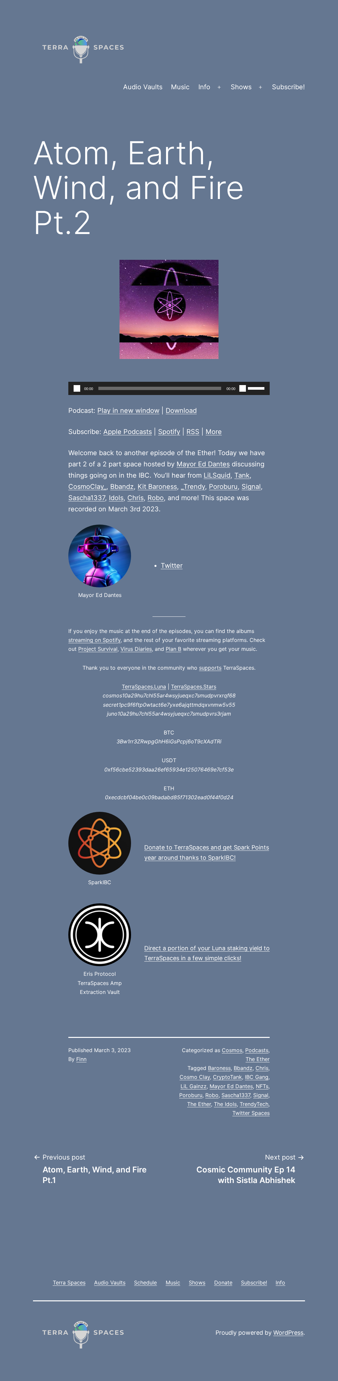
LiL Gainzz (194, 1086)
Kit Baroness (157, 487)
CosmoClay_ (87, 487)
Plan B (173, 649)
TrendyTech (254, 1104)
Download (181, 410)
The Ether (258, 1059)
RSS (192, 432)
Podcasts (256, 1050)
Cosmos (232, 1050)
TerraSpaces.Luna (144, 686)
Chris (135, 498)
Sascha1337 (86, 498)
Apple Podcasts (127, 432)
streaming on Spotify (94, 640)
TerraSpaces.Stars (193, 686)
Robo (156, 498)
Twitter (172, 566)
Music (180, 87)
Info (204, 87)
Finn (81, 1059)
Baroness (219, 1068)
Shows (241, 87)
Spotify (169, 432)
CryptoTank (227, 1077)
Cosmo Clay (195, 1077)
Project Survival (98, 649)
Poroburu (223, 487)
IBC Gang (256, 1077)
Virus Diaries (136, 649)
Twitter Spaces (251, 1113)
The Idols (225, 1104)
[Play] (77, 388)
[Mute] (242, 388)
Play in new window (128, 410)
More (214, 432)
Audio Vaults (142, 87)
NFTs (262, 1086)
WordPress (288, 1332)
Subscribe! (288, 87)
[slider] (257, 388)
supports (210, 667)
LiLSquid (217, 475)
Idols (116, 498)
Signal (251, 487)
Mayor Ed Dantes (203, 464)
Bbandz (122, 487)
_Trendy (193, 487)
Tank (242, 475)
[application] (169, 388)
